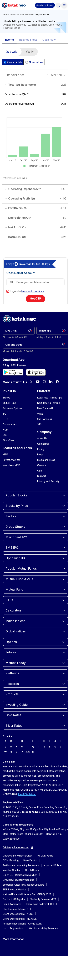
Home (6, 14)
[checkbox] (7, 291)
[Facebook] (57, 381)
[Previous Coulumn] (48, 75)
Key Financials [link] (42, 14)
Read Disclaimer (27, 794)
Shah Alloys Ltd (27, 14)
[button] (45, 5)
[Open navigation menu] (64, 5)
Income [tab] (9, 39)
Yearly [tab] (30, 51)
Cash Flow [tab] (48, 39)
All (33, 752)
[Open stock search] (58, 5)
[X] (31, 381)
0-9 (27, 752)
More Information (13, 939)
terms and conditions (32, 291)
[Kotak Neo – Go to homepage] (14, 5)
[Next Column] (65, 75)
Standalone (36, 62)
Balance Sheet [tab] (28, 39)
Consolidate (14, 62)
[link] (19, 330)
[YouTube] (37, 381)
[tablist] (35, 40)
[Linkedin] (51, 381)
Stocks (14, 14)
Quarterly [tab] (11, 51)
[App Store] (36, 372)
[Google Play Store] (13, 372)
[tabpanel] (35, 147)
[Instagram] (44, 381)
